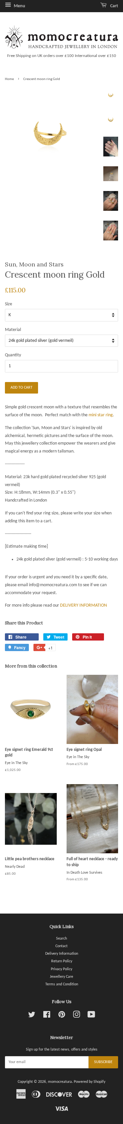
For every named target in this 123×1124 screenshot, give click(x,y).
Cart (113, 6)
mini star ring (101, 415)
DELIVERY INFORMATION (83, 605)
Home (9, 79)
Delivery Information (61, 954)
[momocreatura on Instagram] (76, 1016)
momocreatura (60, 1082)
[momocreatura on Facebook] (47, 1016)
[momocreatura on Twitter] (31, 1016)
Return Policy (61, 961)
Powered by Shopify (89, 1082)
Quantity (13, 355)
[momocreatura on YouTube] (91, 1016)
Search (61, 939)
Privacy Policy (61, 969)
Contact (61, 946)
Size (8, 304)
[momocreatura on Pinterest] (61, 1016)
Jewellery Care (61, 977)
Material (13, 329)
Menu (19, 6)
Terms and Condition (61, 984)
